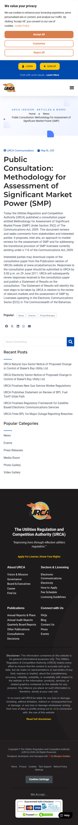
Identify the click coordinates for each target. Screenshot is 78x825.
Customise (39, 43)
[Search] (70, 341)
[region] (39, 30)
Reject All (39, 52)
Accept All (39, 34)
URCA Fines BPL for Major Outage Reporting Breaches (38, 414)
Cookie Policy (22, 25)
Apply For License (28, 556)
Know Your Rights (50, 556)
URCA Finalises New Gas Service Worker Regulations (37, 385)
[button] (71, 87)
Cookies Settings (39, 779)
